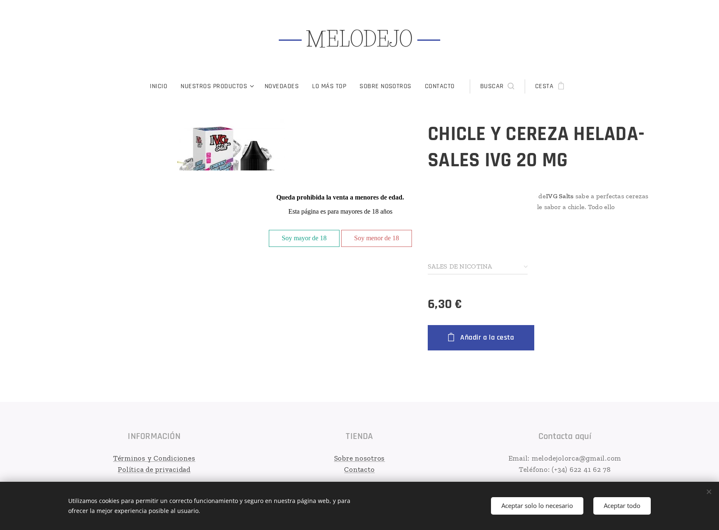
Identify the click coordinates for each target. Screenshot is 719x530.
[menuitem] (162, 86)
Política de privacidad (154, 469)
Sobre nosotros (359, 458)
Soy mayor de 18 (304, 238)
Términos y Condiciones (154, 458)
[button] (497, 86)
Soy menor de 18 (376, 238)
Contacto (359, 469)
